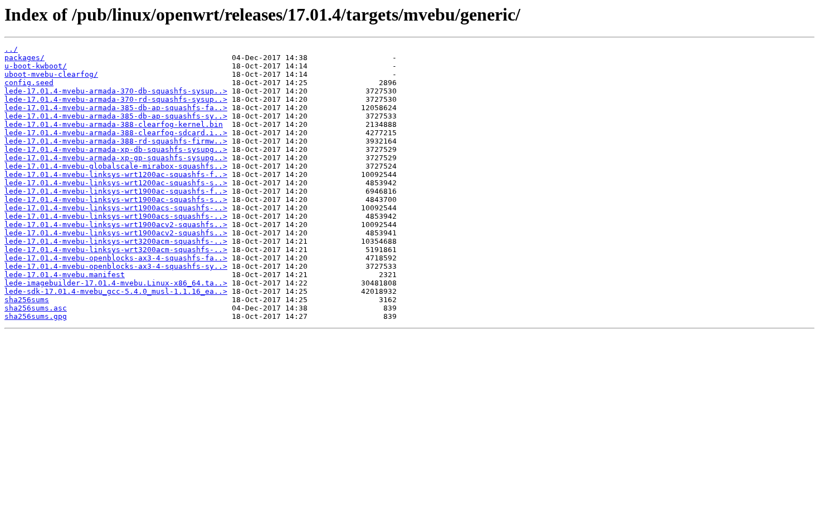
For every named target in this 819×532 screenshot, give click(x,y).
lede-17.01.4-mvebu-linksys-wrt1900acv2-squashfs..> (115, 224)
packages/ (24, 57)
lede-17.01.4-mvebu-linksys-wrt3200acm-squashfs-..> (115, 241)
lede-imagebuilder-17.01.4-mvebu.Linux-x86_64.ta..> (115, 283)
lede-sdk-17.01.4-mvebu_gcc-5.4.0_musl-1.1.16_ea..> (115, 291)
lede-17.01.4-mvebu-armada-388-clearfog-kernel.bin (113, 124)
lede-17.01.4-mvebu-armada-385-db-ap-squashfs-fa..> (115, 108)
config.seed (28, 82)
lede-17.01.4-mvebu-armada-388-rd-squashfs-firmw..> (115, 141)
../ (11, 49)
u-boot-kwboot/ (35, 66)
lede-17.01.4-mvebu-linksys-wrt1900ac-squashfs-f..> (115, 191)
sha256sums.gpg (35, 316)
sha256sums (26, 299)
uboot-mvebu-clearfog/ (51, 74)
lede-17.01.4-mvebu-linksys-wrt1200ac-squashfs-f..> (115, 174)
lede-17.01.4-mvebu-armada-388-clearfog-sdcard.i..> (115, 133)
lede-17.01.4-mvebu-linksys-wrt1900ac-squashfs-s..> (115, 199)
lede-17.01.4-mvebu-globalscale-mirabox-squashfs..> (115, 166)
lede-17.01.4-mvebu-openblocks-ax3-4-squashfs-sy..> (115, 266)
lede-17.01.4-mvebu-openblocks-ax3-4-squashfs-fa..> (115, 258)
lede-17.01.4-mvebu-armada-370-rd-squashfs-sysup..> (115, 99)
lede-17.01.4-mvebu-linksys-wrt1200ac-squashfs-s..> (115, 183)
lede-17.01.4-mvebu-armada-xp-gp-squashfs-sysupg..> (115, 158)
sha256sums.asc (35, 308)
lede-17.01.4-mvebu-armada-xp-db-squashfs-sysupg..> (115, 149)
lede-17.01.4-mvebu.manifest (64, 274)
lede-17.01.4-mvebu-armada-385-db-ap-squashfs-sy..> (115, 116)
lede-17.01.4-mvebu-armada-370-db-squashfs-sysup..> (115, 91)
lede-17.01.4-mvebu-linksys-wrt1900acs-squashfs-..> (115, 208)
